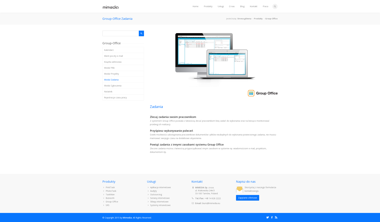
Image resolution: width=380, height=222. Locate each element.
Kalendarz (109, 50)
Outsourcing (156, 194)
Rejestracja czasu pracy (115, 97)
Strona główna (244, 18)
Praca (265, 6)
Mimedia (127, 217)
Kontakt (253, 6)
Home (195, 6)
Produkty (208, 6)
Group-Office (271, 18)
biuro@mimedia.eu (211, 203)
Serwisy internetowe (160, 198)
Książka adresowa (112, 61)
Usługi (221, 6)
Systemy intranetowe (160, 205)
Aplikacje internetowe (160, 187)
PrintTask (110, 187)
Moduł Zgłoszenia (112, 85)
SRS (107, 205)
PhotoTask (110, 190)
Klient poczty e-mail (113, 55)
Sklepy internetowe (159, 201)
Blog (242, 6)
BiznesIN (109, 198)
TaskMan (110, 194)
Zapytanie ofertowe (247, 197)
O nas (232, 6)
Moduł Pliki (109, 67)
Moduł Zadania (111, 79)
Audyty (153, 190)
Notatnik (108, 91)
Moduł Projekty (111, 73)
